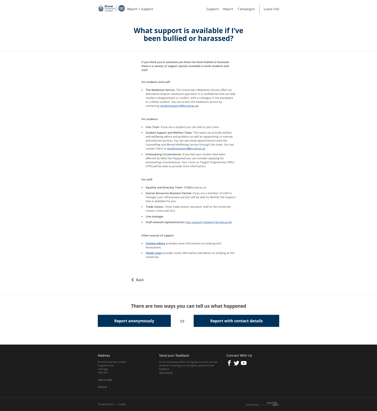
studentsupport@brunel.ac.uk (179, 106)
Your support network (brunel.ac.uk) (209, 222)
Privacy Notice (105, 404)
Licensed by (252, 404)
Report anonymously (134, 320)
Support (212, 9)
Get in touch (166, 372)
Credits (122, 404)
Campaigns (246, 9)
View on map (105, 379)
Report (228, 9)
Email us (102, 386)
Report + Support (140, 9)
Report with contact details (236, 320)
